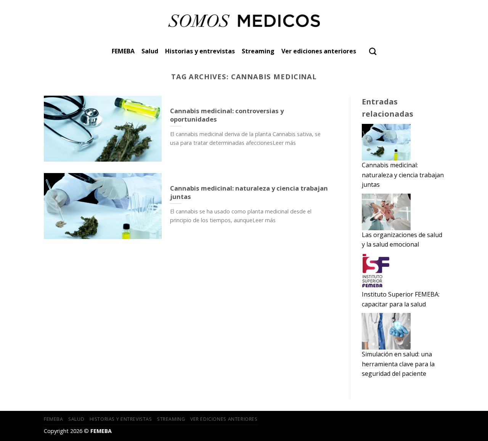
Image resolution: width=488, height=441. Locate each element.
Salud (149, 51)
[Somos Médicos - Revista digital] (244, 20)
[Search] (372, 51)
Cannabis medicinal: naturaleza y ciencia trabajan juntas (403, 175)
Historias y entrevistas (200, 51)
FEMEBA (123, 51)
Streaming (258, 51)
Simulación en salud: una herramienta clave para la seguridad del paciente (398, 364)
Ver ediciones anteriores (318, 51)
